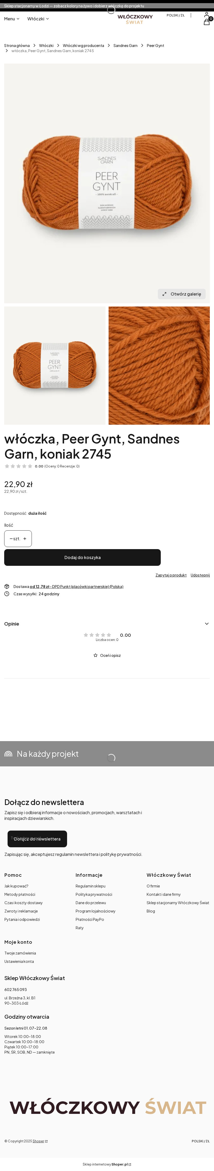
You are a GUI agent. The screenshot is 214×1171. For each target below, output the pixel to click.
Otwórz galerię (186, 294)
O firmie (153, 886)
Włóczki (46, 45)
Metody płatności (19, 894)
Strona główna (17, 45)
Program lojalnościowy (96, 911)
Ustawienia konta (19, 961)
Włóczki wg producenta (83, 45)
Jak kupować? (16, 886)
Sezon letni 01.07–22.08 (25, 1028)
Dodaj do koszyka (82, 557)
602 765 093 (15, 989)
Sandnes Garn (126, 45)
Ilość (8, 525)
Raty (80, 927)
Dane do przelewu (91, 902)
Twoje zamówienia (20, 953)
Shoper (38, 1141)
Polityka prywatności (94, 894)
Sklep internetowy (105, 1164)
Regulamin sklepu (90, 886)
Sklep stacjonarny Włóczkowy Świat (178, 902)
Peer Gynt (155, 45)
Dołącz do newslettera (37, 839)
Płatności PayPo (90, 919)
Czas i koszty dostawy (23, 902)
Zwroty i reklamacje (21, 911)
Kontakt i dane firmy (164, 894)
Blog (151, 911)
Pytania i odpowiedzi (22, 919)
